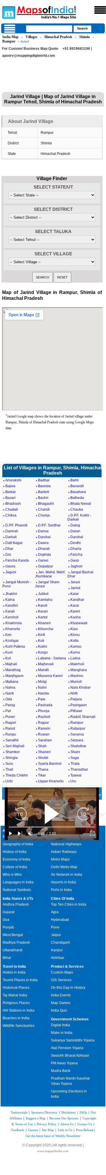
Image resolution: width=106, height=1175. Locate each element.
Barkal (10, 492)
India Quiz (59, 1010)
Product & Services (67, 966)
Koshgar (12, 641)
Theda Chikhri (16, 775)
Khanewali (78, 623)
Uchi (9, 781)
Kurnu (75, 652)
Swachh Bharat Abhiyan (70, 1055)
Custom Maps (62, 972)
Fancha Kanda (17, 560)
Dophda (44, 555)
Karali (10, 611)
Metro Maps (60, 859)
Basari (10, 498)
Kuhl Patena (15, 646)
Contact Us (84, 1124)
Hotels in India (14, 972)
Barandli (77, 486)
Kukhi (42, 646)
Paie (41, 699)
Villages (31, 37)
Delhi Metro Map (64, 867)
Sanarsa (77, 734)
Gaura (10, 566)
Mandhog (13, 670)
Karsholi (12, 617)
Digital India (60, 1025)
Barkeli (43, 492)
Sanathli (12, 740)
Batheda (77, 498)
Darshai (44, 537)
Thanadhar (79, 769)
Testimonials (19, 1112)
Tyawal (76, 775)
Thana (43, 769)
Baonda (44, 486)
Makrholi (77, 664)
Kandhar (77, 600)
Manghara (78, 670)
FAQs (83, 1112)
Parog (10, 705)
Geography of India (18, 844)
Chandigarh (60, 942)
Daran (75, 531)
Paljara (76, 699)
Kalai (74, 594)
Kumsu (76, 646)
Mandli (43, 670)
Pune (55, 927)
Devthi (75, 543)
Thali (9, 769)
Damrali (11, 531)
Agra (55, 912)
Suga (74, 758)
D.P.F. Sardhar (49, 525)
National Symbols (17, 890)
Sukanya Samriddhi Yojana (73, 1040)
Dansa (43, 531)
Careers (33, 1130)
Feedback (17, 1130)
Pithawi (76, 711)
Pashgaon (78, 705)
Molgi (42, 682)
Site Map (48, 1130)
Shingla (11, 758)
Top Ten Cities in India (68, 904)
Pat (8, 711)
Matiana (11, 682)
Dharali (44, 549)
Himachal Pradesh (58, 37)
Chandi (44, 509)
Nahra (10, 687)
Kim (8, 635)
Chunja (44, 515)
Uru (73, 781)
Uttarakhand (12, 950)
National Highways (66, 844)
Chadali (11, 509)
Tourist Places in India (20, 980)
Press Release (85, 1130)
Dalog (75, 525)
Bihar (7, 958)
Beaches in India (16, 1018)
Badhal (43, 480)
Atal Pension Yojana (67, 1048)
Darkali (11, 537)
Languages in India (18, 882)
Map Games (60, 1003)
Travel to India (14, 966)
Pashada (45, 705)
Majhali (11, 664)
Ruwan (43, 734)
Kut (8, 658)
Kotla (74, 641)
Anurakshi (13, 480)
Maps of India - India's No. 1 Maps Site (8, 12)
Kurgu (43, 652)
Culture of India (15, 867)
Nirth (74, 693)
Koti (41, 641)
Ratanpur (77, 728)
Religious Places (16, 1003)
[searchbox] (49, 28)
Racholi (44, 717)
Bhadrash (13, 504)
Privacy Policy (47, 1124)
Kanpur (57, 950)
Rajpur (43, 723)
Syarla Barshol (50, 764)
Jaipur (56, 935)
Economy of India (16, 859)
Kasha (75, 617)
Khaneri (44, 623)
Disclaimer (68, 1112)
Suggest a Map (36, 1118)
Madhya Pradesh (16, 942)
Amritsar (57, 958)
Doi (8, 555)
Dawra (43, 543)
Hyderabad (60, 920)
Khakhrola (13, 623)
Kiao (74, 629)
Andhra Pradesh (16, 904)
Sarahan (45, 740)
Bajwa (10, 486)
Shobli (43, 758)
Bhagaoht (46, 504)
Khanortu (12, 629)
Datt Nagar (14, 543)
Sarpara (76, 740)
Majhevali (46, 664)
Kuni (9, 652)
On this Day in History (68, 988)
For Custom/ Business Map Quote (30, 49)
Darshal (76, 537)
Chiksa (10, 515)
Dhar (9, 549)
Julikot (43, 594)
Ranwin (44, 728)
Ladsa (75, 658)
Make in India (61, 1033)
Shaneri (44, 752)
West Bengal (13, 935)
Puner (10, 717)
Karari (43, 611)
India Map (10, 37)
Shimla (84, 37)
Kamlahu (45, 600)
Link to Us (65, 1130)
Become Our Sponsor (64, 1118)
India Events (61, 995)
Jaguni (10, 572)
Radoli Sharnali (82, 717)
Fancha (76, 555)
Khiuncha (45, 629)
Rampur (8, 41)
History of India (14, 852)
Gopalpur (45, 566)
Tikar (42, 775)
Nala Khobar (80, 687)
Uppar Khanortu (51, 781)
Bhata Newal (80, 504)
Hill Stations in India (18, 1010)
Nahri (42, 687)
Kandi (42, 605)
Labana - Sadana (52, 658)
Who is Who (12, 875)
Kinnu (75, 635)
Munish (76, 682)
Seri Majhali (14, 746)
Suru (9, 764)
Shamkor (12, 752)
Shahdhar (78, 746)
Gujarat (8, 912)
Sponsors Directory (44, 1112)
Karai (74, 605)
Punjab (8, 927)
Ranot (10, 728)
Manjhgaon (14, 676)
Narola (43, 693)
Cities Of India (62, 899)
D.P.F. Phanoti (16, 525)
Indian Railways (64, 852)
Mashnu (76, 676)
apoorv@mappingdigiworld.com (28, 56)
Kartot (42, 617)
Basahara (78, 492)
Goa (6, 920)
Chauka (76, 509)
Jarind (75, 588)
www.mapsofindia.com (53, 1151)
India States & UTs (18, 899)
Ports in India (61, 890)
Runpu (10, 734)
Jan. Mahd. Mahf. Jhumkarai (50, 574)
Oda (8, 699)
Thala (75, 764)
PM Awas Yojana (64, 1063)
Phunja (43, 711)
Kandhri (11, 605)
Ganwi (43, 560)
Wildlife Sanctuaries (18, 1026)
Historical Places (16, 988)
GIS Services (61, 980)
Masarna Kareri (50, 676)
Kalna (10, 600)
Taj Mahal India (15, 995)
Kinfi (41, 635)
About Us (66, 1124)
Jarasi (75, 582)
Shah (42, 746)
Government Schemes (70, 1019)
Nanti (9, 693)
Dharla (75, 549)
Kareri (75, 611)
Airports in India (63, 882)
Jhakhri (11, 594)
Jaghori (76, 566)
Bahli (74, 480)
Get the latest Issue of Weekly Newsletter (53, 1136)
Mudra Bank (60, 1071)
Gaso (74, 560)
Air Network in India (66, 875)
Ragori (10, 723)
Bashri (43, 498)
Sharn (75, 752)
